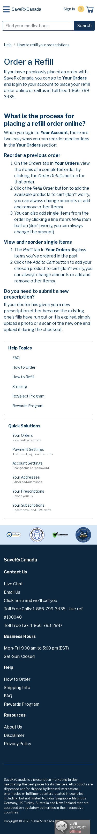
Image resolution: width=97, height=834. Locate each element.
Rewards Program (27, 405)
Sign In (69, 9)
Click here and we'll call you (30, 600)
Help (8, 45)
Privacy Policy (17, 743)
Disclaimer (14, 735)
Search (84, 25)
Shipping (19, 386)
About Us (13, 727)
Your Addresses (27, 479)
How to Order (23, 367)
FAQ (16, 357)
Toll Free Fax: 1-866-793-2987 (33, 625)
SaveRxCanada (26, 9)
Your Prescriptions (28, 493)
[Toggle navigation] (6, 9)
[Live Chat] (58, 824)
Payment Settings (32, 451)
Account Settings (30, 465)
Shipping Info (17, 687)
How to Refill (23, 377)
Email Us (12, 592)
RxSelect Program (28, 396)
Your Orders (27, 437)
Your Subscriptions (31, 507)
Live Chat (13, 583)
